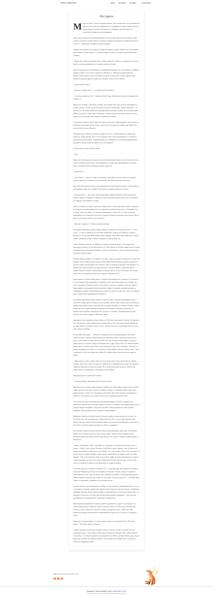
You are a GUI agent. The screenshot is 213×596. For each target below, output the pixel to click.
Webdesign (117, 591)
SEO (124, 591)
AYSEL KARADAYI (68, 3)
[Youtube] (58, 578)
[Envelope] (54, 578)
